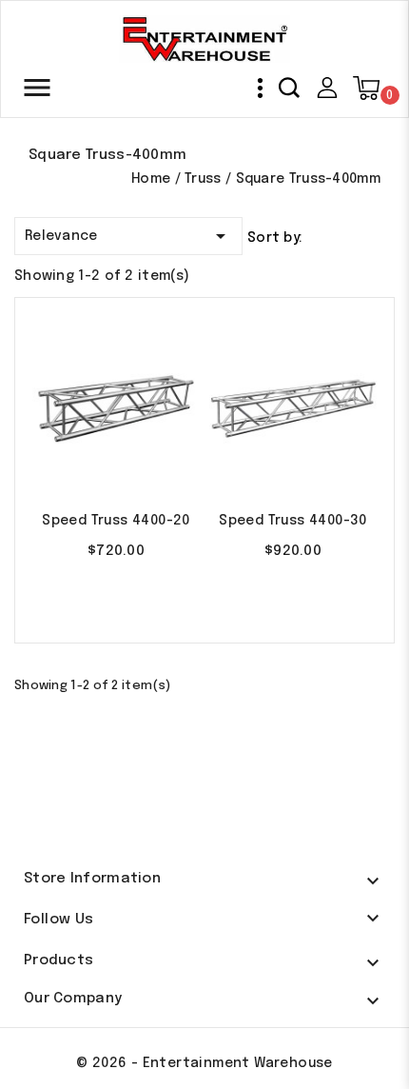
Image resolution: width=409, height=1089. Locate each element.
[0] (366, 88)
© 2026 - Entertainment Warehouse (204, 1063)
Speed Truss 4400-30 (293, 520)
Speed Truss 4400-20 (116, 520)
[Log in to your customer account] (327, 88)
